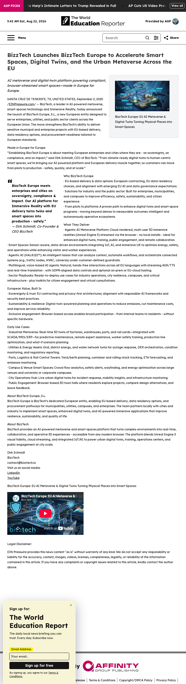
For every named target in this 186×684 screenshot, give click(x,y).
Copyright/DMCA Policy (135, 680)
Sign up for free (39, 665)
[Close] (71, 605)
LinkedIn (13, 473)
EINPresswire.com (21, 104)
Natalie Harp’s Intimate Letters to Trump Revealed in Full (67, 6)
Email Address (21, 649)
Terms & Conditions (102, 680)
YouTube (13, 478)
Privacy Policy (166, 680)
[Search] (147, 38)
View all (177, 5)
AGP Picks (12, 6)
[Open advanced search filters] (156, 38)
